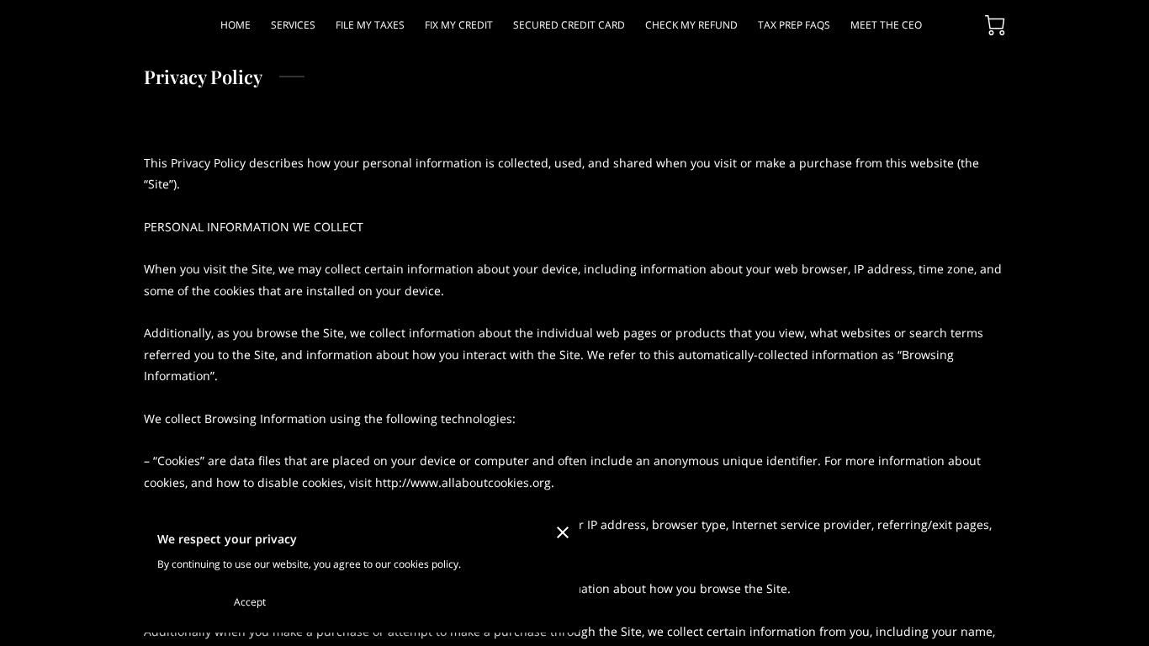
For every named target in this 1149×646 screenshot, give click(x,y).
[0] (995, 25)
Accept (250, 602)
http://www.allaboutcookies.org (463, 482)
